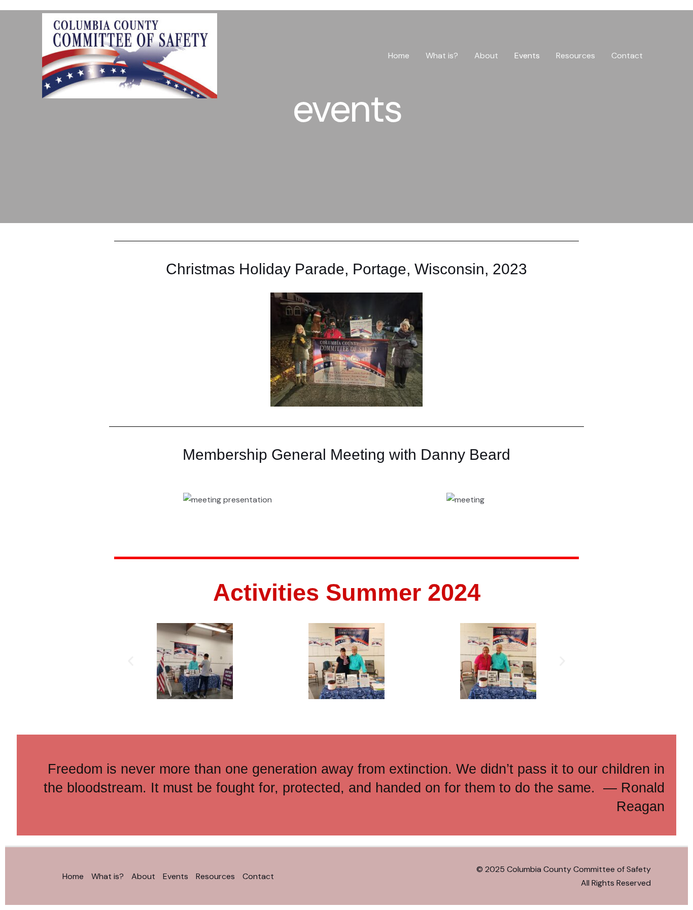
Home (398, 55)
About (486, 55)
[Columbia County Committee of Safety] (129, 55)
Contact (627, 55)
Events (527, 55)
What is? (442, 55)
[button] (130, 660)
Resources (575, 55)
